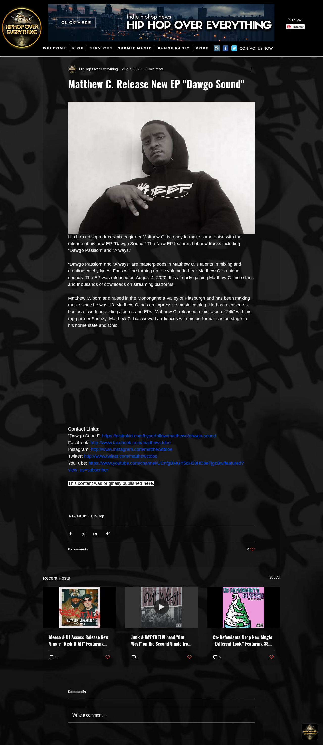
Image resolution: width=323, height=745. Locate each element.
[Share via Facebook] (70, 533)
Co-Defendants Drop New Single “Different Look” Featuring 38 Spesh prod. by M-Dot (242, 640)
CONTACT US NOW (256, 48)
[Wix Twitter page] (234, 48)
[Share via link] (107, 533)
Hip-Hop (97, 516)
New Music (78, 516)
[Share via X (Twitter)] (82, 533)
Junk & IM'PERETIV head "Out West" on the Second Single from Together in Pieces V (161, 640)
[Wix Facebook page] (225, 48)
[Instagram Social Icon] (217, 48)
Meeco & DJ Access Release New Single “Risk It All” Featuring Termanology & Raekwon (78, 640)
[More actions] (252, 69)
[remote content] (161, 377)
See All (274, 577)
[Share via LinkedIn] (95, 533)
